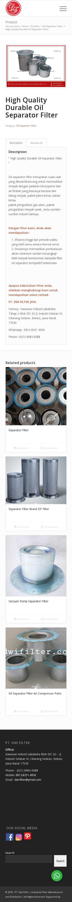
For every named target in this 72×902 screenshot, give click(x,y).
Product (11, 22)
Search (9, 852)
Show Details (50, 447)
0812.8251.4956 (26, 775)
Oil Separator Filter (26, 125)
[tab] (15, 143)
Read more (22, 447)
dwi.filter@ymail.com (28, 780)
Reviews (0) (36, 142)
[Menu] (61, 8)
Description (16, 142)
